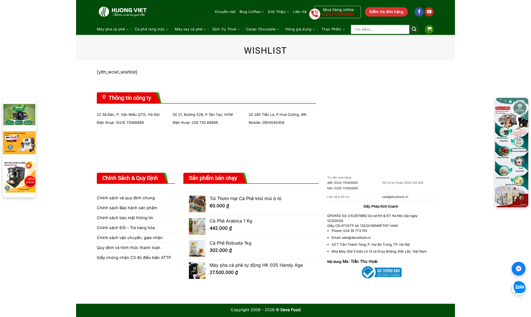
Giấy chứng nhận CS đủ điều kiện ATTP (134, 257)
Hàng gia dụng (298, 29)
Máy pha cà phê (111, 29)
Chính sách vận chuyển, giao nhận (130, 237)
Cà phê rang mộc (150, 29)
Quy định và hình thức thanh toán (128, 247)
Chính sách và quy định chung (126, 197)
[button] (429, 29)
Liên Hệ (299, 12)
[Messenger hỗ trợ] (518, 269)
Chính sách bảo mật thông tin (125, 217)
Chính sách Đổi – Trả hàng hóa (126, 227)
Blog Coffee (250, 12)
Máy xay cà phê (188, 29)
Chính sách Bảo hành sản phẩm (127, 207)
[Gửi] (414, 29)
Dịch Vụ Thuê (224, 29)
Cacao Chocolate (260, 29)
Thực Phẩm (331, 29)
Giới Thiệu (277, 12)
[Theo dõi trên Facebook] (419, 12)
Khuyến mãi (225, 12)
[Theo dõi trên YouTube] (429, 12)
